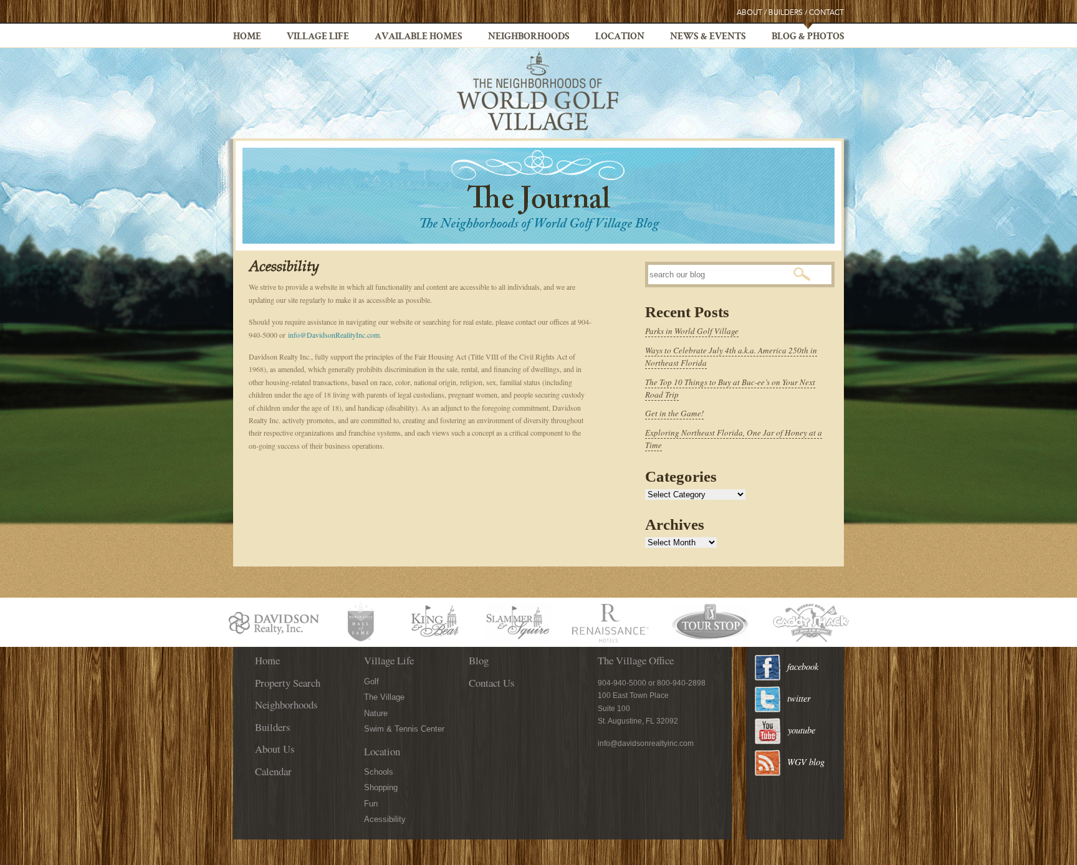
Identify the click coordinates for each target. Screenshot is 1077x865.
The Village (384, 697)
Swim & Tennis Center (404, 729)
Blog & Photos (808, 37)
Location (619, 37)
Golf (371, 681)
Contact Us (492, 683)
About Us (275, 749)
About (749, 12)
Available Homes (418, 37)
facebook (802, 666)
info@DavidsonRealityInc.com (334, 335)
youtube (801, 730)
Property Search (287, 683)
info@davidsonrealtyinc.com (646, 743)
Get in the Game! (674, 413)
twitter (799, 698)
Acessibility (385, 819)
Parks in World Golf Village (692, 331)
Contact (826, 12)
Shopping (381, 787)
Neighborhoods (529, 37)
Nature (376, 713)
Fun (371, 803)
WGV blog (806, 762)
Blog (479, 660)
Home (247, 37)
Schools (378, 772)
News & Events (708, 37)
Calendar (273, 771)
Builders (785, 12)
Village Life (318, 37)
